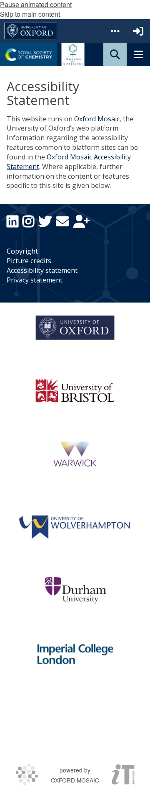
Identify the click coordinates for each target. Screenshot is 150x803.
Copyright (22, 251)
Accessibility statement (42, 270)
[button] (115, 31)
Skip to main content (30, 14)
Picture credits (29, 260)
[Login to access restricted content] (138, 31)
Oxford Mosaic (97, 118)
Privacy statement (34, 280)
